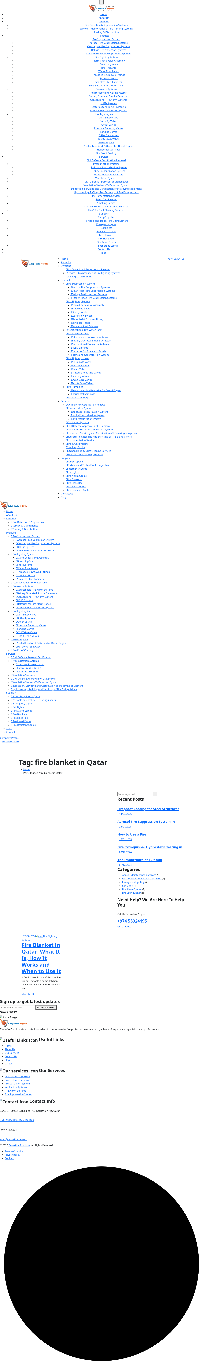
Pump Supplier (106, 217)
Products (104, 35)
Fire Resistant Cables (106, 245)
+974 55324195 (175, 258)
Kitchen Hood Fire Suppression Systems (108, 53)
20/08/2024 (29, 936)
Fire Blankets (106, 235)
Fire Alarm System (22, 586)
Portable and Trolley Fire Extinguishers (106, 220)
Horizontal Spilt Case (108, 149)
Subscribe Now (45, 1007)
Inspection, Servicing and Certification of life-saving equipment (106, 188)
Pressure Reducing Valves (108, 128)
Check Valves (108, 124)
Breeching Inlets (109, 64)
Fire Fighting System (106, 57)
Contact (10, 732)
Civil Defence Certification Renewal (106, 160)
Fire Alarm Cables (106, 231)
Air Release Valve (108, 117)
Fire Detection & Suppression (28, 522)
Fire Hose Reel (106, 238)
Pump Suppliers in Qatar (26, 696)
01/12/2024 (125, 865)
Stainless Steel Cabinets (108, 82)
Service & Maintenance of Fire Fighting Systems (106, 28)
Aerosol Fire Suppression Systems (109, 42)
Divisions (104, 21)
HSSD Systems (109, 103)
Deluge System (25, 547)
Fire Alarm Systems (106, 89)
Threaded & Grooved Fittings (108, 75)
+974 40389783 (25, 1120)
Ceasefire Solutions (19, 1145)
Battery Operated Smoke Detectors (109, 96)
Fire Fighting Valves (106, 114)
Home (103, 14)
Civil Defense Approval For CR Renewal (106, 181)
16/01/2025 (125, 839)
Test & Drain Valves (108, 139)
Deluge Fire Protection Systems (108, 50)
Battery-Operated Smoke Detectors (142, 878)
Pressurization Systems (106, 163)
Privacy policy (12, 1154)
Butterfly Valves (108, 121)
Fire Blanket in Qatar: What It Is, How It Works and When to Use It (41, 958)
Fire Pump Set (106, 142)
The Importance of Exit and (139, 859)
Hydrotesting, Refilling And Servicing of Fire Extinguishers (106, 192)
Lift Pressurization (27, 671)
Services (103, 156)
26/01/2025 (125, 826)
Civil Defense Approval (17, 1076)
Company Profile (9, 738)
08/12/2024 (125, 852)
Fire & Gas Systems (106, 199)
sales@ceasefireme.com (13, 1139)
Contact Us (104, 249)
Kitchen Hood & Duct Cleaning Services (106, 206)
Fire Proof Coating (106, 153)
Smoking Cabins (106, 203)
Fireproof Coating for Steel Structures (148, 808)
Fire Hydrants (108, 67)
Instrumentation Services (106, 195)
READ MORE (28, 994)
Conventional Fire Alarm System (35, 596)
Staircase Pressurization (30, 664)
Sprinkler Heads (109, 78)
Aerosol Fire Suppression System (35, 539)
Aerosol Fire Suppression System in (146, 821)
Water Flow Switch (108, 71)
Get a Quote (124, 926)
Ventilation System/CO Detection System (106, 185)
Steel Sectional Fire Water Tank (106, 85)
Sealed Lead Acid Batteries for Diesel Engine (108, 146)
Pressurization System (17, 1083)
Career (8, 1063)
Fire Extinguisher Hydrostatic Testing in (149, 847)
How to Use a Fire (131, 834)
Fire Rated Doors (106, 242)
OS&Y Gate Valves (109, 135)
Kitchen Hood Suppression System (36, 550)
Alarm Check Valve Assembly (109, 60)
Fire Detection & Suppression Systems (106, 25)
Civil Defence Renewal (17, 1080)
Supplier (104, 213)
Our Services (12, 1053)
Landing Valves (108, 131)
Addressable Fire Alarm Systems (109, 92)
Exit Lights (106, 228)
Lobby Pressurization (29, 668)
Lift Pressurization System (108, 174)
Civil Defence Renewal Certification (31, 657)
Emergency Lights (106, 224)
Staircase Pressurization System (109, 167)
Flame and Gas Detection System (108, 110)
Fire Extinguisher (131, 892)
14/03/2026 (125, 814)
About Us (104, 18)
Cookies (9, 1158)
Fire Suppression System (106, 39)
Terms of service (14, 1151)
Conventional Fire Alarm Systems (108, 99)
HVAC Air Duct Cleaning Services (106, 210)
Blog (103, 252)
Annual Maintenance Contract (139, 875)
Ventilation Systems (106, 178)
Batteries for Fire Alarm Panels (109, 107)
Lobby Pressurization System (108, 171)
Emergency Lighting (133, 882)
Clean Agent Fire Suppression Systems (108, 46)
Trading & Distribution (106, 32)
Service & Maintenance (25, 525)
